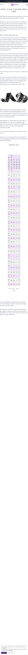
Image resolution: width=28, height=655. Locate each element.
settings (11, 650)
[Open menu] (1, 5)
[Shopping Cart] (27, 4)
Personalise (11, 652)
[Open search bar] (3, 4)
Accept (4, 652)
